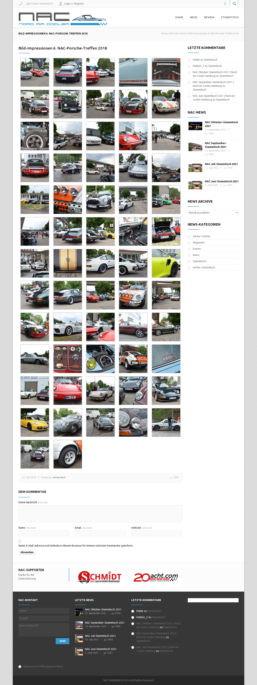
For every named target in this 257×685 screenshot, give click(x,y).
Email (83, 527)
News (194, 17)
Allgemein (199, 242)
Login (67, 3)
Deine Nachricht (32, 502)
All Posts (173, 33)
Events (183, 33)
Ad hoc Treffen (202, 236)
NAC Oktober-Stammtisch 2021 (103, 609)
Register (79, 3)
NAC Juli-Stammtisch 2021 (221, 164)
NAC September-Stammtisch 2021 (105, 622)
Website (141, 527)
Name (26, 527)
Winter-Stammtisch (204, 267)
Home (179, 17)
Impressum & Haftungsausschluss (43, 666)
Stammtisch (230, 17)
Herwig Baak (59, 477)
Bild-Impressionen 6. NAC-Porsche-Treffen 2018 (62, 48)
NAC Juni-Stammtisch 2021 (222, 181)
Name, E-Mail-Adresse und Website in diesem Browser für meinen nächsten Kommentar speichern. (75, 545)
